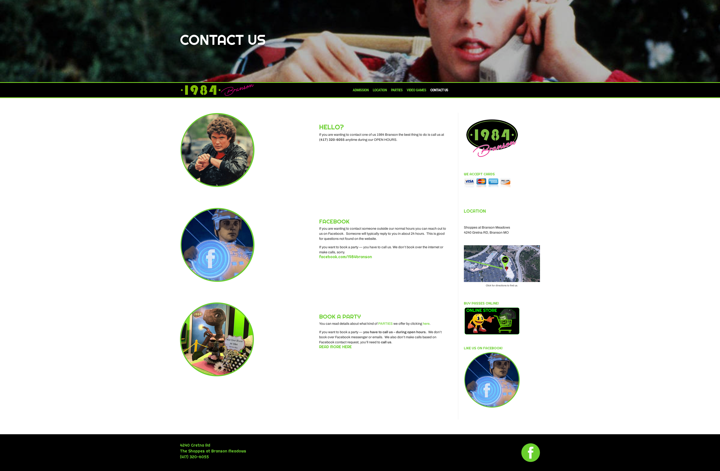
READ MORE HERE (335, 346)
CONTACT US (439, 90)
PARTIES (397, 90)
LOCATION (380, 90)
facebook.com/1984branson (345, 256)
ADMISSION (361, 90)
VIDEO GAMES (416, 90)
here (426, 324)
